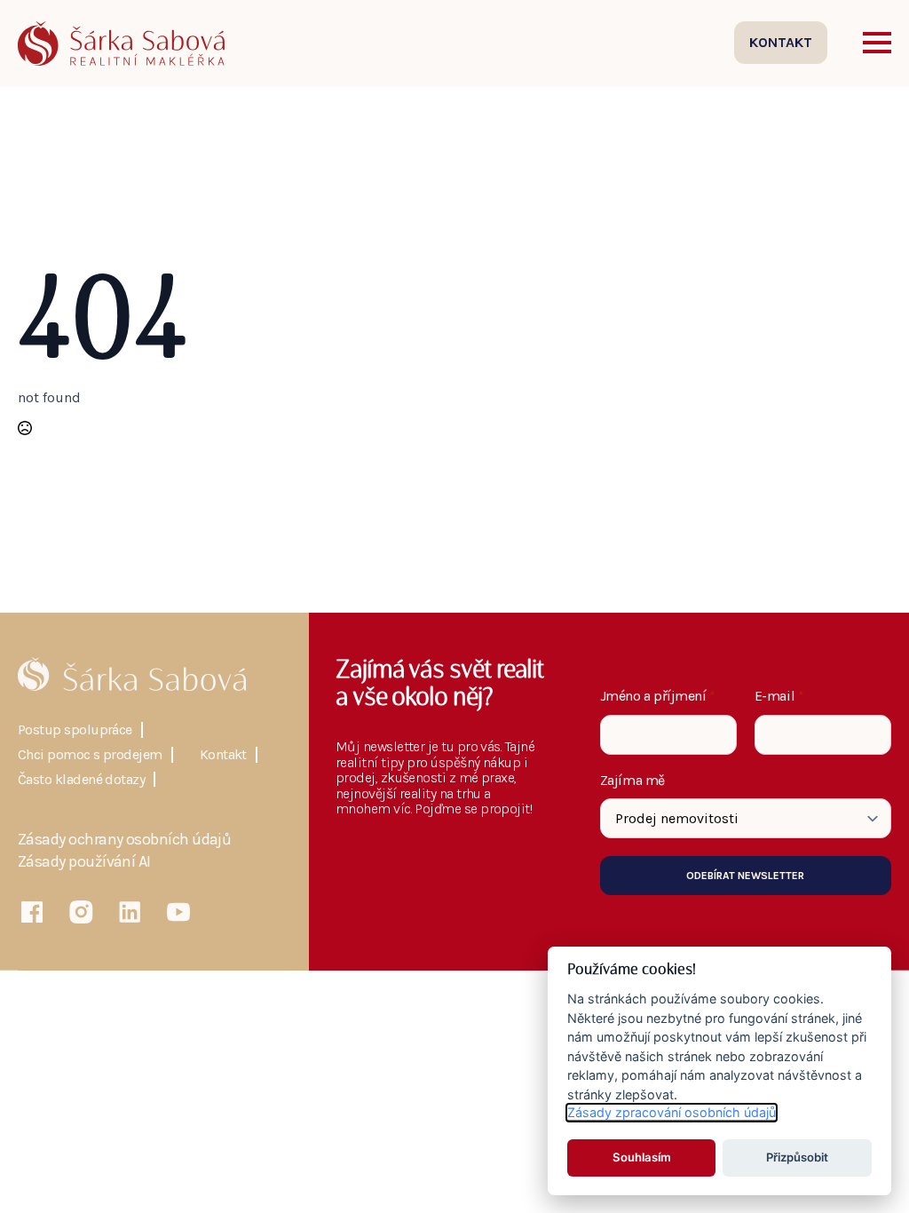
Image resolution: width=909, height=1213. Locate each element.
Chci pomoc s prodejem (90, 755)
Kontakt (223, 755)
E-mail (779, 696)
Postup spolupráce (75, 730)
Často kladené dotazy (81, 780)
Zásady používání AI (84, 862)
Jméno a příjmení (657, 696)
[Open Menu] (877, 42)
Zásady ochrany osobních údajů (124, 840)
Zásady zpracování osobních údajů (671, 1112)
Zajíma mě (632, 781)
